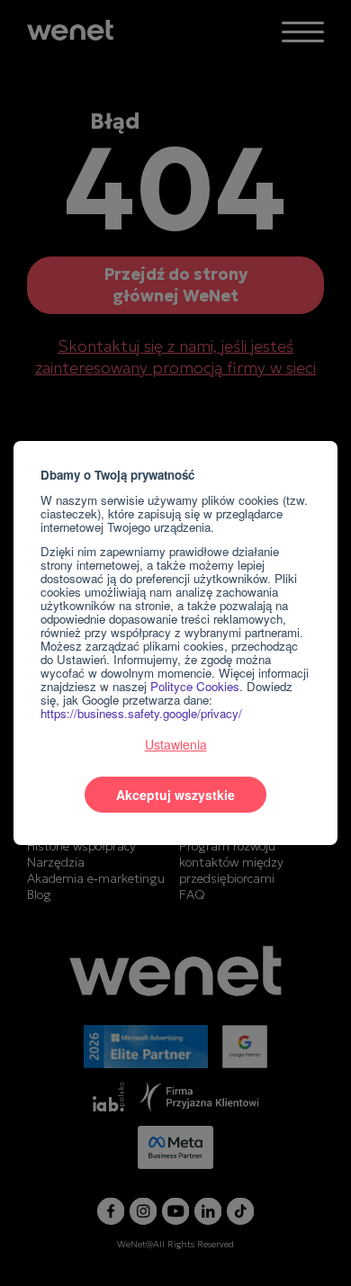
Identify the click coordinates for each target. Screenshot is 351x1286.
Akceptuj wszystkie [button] (175, 795)
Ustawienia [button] (176, 744)
